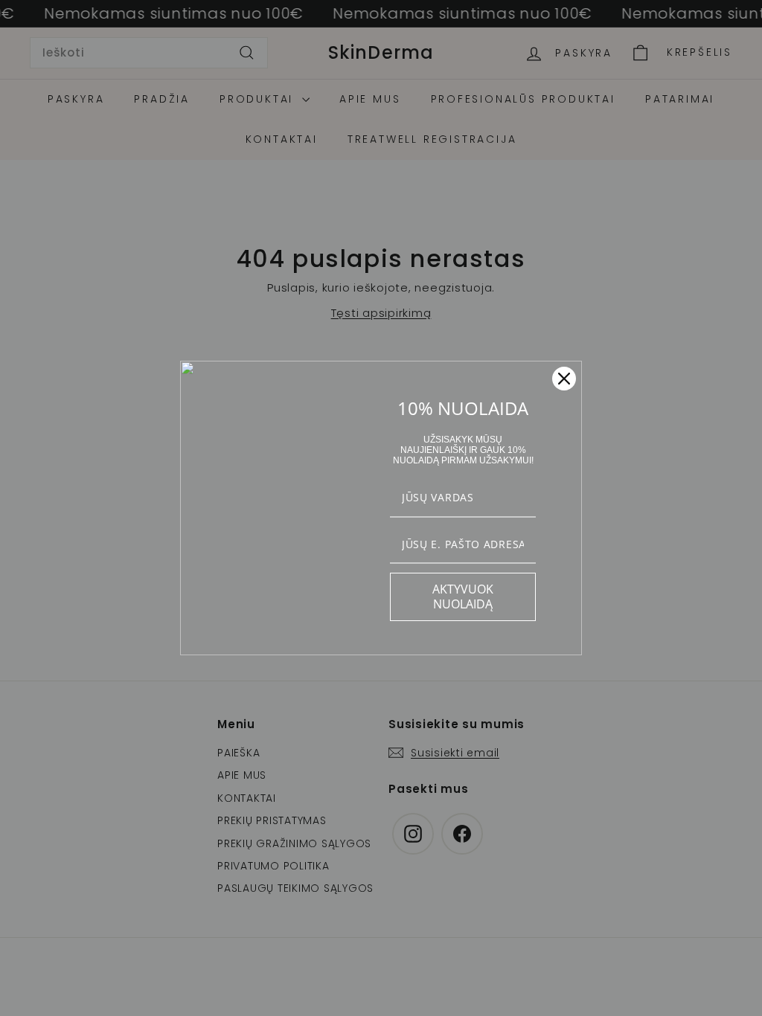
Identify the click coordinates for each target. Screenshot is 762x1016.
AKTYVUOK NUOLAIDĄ (462, 596)
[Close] (564, 378)
